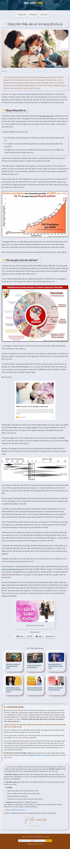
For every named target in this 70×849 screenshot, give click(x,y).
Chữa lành (33, 14)
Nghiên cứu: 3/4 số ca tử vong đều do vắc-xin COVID (13, 666)
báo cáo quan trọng (47, 116)
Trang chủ (22, 14)
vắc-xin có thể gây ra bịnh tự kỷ (13, 569)
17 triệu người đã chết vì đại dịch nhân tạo (34, 666)
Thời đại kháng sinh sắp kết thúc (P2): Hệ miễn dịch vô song (13, 689)
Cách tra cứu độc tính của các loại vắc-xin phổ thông (34, 688)
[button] (53, 14)
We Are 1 (44, 14)
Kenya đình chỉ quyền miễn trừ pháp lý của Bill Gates (55, 666)
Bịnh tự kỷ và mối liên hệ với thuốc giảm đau (55, 688)
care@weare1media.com (17, 810)
